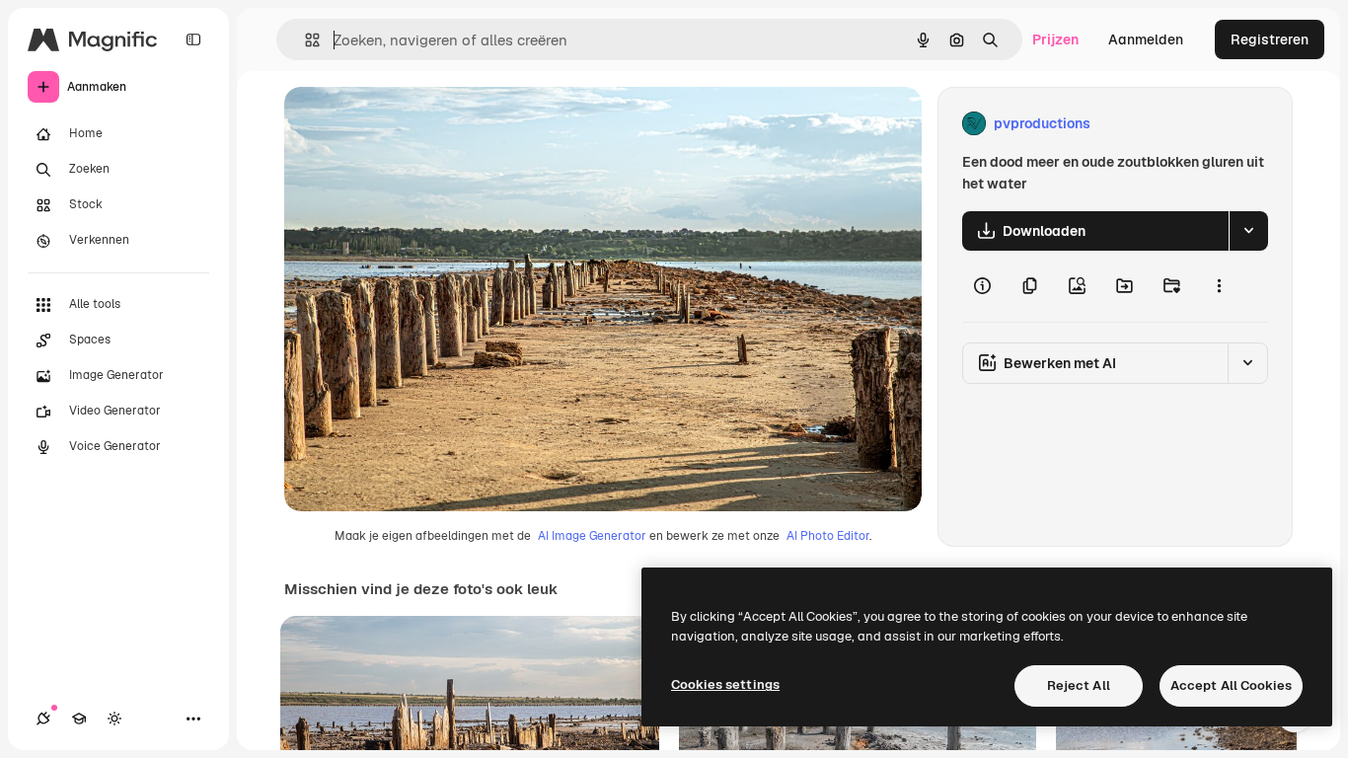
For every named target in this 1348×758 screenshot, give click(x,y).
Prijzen (1055, 39)
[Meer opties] (1218, 286)
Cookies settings (725, 684)
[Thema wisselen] (114, 718)
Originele (414, 123)
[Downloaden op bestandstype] (1248, 231)
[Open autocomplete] (304, 40)
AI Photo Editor (827, 536)
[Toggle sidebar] (193, 39)
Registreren (1270, 39)
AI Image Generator (592, 536)
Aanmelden (1145, 39)
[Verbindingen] (43, 718)
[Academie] (79, 718)
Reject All (1078, 685)
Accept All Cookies (1231, 685)
